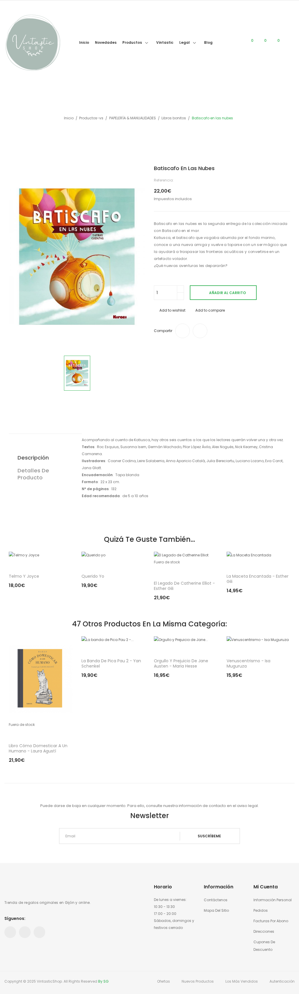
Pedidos (260, 910)
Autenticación (282, 981)
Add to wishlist (172, 310)
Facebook (10, 932)
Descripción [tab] (33, 457)
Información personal (272, 899)
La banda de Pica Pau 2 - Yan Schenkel (111, 663)
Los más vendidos (241, 981)
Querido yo (92, 576)
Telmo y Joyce (24, 576)
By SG (103, 981)
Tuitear (200, 331)
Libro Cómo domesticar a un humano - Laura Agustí (38, 748)
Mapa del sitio (216, 910)
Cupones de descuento (264, 945)
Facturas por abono (270, 920)
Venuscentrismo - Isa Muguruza (248, 663)
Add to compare (210, 310)
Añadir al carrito (227, 292)
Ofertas (163, 981)
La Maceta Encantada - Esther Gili (257, 579)
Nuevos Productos (198, 981)
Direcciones (263, 931)
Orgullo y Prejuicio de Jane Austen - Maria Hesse (181, 663)
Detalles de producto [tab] (33, 474)
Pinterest (25, 932)
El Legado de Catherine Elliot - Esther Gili (184, 586)
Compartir (182, 331)
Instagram (39, 932)
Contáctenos (215, 899)
